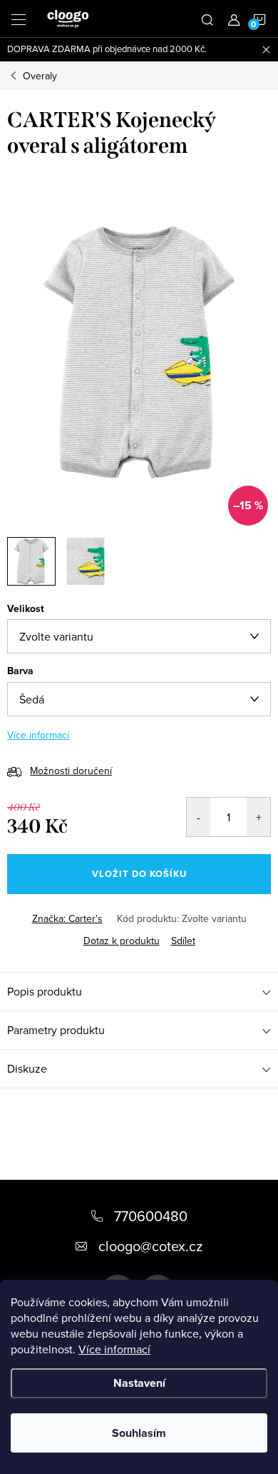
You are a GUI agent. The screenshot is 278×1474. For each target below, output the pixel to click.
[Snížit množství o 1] (198, 817)
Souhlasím (139, 1433)
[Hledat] (207, 18)
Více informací (114, 1349)
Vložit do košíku (139, 874)
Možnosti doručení (71, 770)
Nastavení (139, 1383)
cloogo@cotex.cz (150, 1245)
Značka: (67, 918)
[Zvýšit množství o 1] (258, 817)
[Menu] (18, 18)
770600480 (150, 1215)
